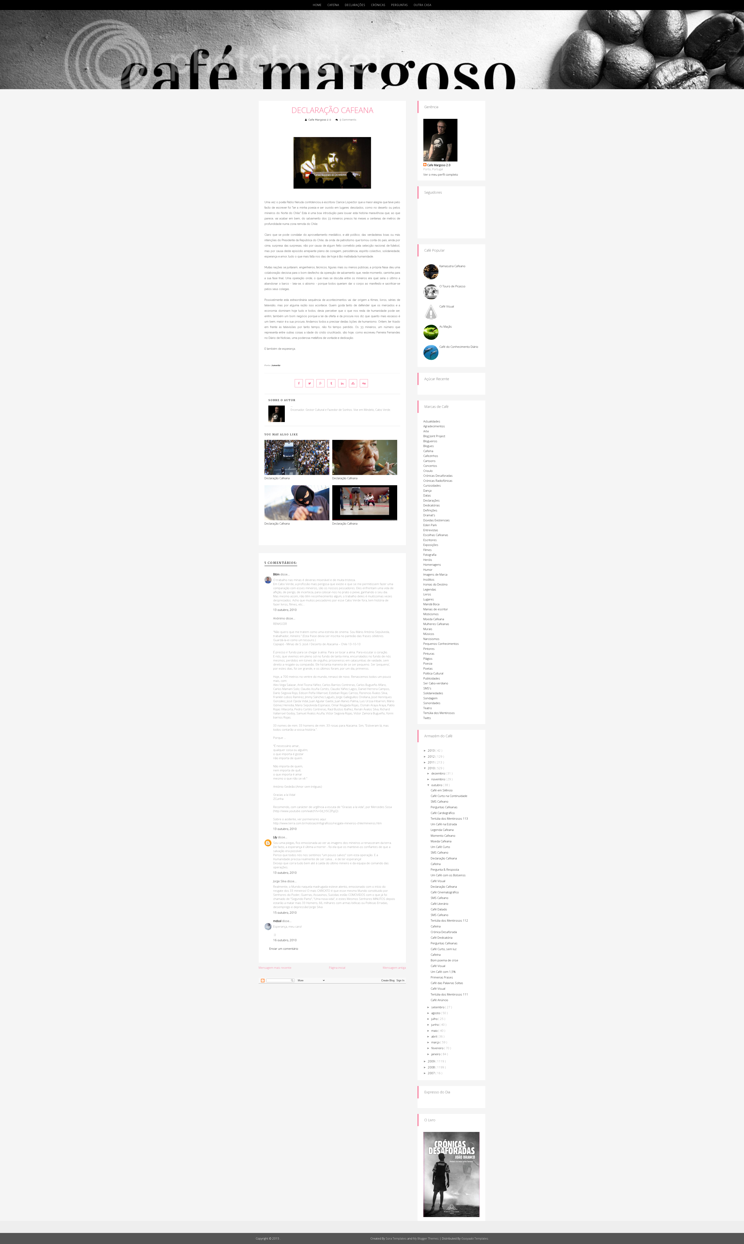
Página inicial (337, 967)
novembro (438, 779)
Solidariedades (433, 693)
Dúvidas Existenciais (436, 520)
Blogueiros (430, 441)
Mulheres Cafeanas (436, 624)
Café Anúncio (439, 1000)
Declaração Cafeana (332, 110)
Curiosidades (432, 485)
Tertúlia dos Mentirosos (439, 713)
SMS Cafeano (439, 801)
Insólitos (428, 579)
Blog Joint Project (434, 436)
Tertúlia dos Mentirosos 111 (449, 994)
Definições (430, 510)
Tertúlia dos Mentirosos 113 (449, 818)
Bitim (276, 574)
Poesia (427, 663)
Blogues (428, 446)
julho (434, 1019)
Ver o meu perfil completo (440, 174)
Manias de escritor (435, 609)
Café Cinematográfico (445, 892)
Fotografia (429, 555)
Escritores (430, 540)
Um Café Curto (440, 847)
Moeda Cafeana (433, 619)
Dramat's (429, 515)
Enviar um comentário (283, 948)
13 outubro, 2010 (285, 610)
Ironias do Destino (435, 584)
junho (435, 1024)
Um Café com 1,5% (443, 972)
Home (317, 5)
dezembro (438, 773)
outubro (437, 785)
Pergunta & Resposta (445, 869)
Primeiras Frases (442, 977)
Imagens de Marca (435, 574)
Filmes (427, 550)
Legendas (429, 589)
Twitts (427, 718)
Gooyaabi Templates (474, 1238)
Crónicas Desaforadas (438, 475)
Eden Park (430, 525)
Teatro (427, 708)
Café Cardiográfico (443, 813)
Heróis (427, 560)
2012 (432, 756)
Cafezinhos (430, 456)
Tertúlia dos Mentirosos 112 (449, 920)
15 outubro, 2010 (285, 912)
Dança (427, 490)
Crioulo (428, 471)
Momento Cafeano (443, 835)
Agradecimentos (434, 426)
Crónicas (378, 5)
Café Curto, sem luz (443, 949)
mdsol (277, 921)
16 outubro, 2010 (285, 940)
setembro (438, 1007)
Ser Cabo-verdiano (435, 683)
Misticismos (431, 614)
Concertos (430, 466)
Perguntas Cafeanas (444, 807)
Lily (275, 837)
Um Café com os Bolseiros (448, 875)
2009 (432, 1061)
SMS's (427, 688)
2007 (432, 1073)
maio (434, 1030)
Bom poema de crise (444, 960)
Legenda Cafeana (442, 830)
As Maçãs (445, 326)
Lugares (428, 599)
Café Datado (439, 909)
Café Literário (439, 904)
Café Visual (446, 306)
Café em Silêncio (442, 790)
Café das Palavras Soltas (447, 983)
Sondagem (430, 698)
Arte (426, 431)
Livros (427, 594)
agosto (436, 1013)
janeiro (436, 1054)
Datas (427, 495)
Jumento (275, 365)
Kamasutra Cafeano (452, 266)
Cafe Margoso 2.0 (319, 119)
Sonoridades (431, 703)
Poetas (428, 668)
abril (434, 1036)
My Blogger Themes (426, 1238)
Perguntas (399, 5)
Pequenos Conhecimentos (441, 644)
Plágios (427, 658)
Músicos (428, 634)
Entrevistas (430, 530)
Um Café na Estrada (444, 824)
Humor (427, 569)
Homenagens (432, 564)
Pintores (429, 649)
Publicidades (431, 678)
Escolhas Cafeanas (435, 535)
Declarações (355, 5)
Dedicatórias (431, 505)
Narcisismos (431, 639)
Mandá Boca (431, 604)
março (435, 1042)
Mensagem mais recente (275, 967)
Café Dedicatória (441, 937)
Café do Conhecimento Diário (458, 347)
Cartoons (429, 461)
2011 (432, 762)
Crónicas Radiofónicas (437, 481)
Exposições (430, 545)
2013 (432, 750)
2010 (432, 768)
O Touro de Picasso (452, 286)
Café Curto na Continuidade (449, 796)
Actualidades (431, 421)
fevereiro (437, 1048)
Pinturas (428, 653)
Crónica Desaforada (444, 932)
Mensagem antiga (394, 967)
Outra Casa (422, 5)
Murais (427, 629)
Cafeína (333, 5)
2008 (432, 1067)
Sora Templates (396, 1238)
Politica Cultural (433, 673)
